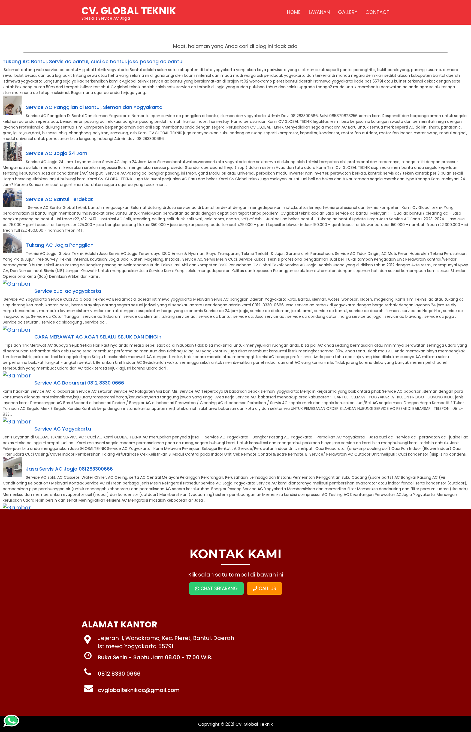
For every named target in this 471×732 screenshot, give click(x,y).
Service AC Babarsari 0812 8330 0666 (79, 382)
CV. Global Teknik (254, 724)
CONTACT (378, 12)
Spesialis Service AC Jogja (128, 12)
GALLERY (347, 12)
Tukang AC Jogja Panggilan (59, 245)
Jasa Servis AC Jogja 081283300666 (69, 468)
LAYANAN (319, 12)
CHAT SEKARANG (218, 588)
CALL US (266, 588)
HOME (294, 12)
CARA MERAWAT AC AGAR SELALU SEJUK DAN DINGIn (97, 336)
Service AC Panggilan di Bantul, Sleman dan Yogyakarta (94, 107)
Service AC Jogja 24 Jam (56, 153)
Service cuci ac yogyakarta (67, 291)
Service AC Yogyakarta (62, 428)
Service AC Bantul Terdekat (59, 199)
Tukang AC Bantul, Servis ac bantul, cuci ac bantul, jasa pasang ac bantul (93, 61)
